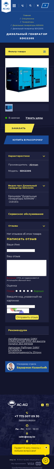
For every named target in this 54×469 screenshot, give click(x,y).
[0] (38, 6)
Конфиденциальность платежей (27, 467)
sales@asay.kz (27, 436)
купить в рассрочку (28, 139)
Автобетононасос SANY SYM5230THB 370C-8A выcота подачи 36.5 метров (26, 341)
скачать (13, 201)
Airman (33, 164)
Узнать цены (34, 118)
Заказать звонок (27, 420)
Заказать (19, 128)
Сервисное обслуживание (26, 214)
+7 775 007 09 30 (27, 416)
